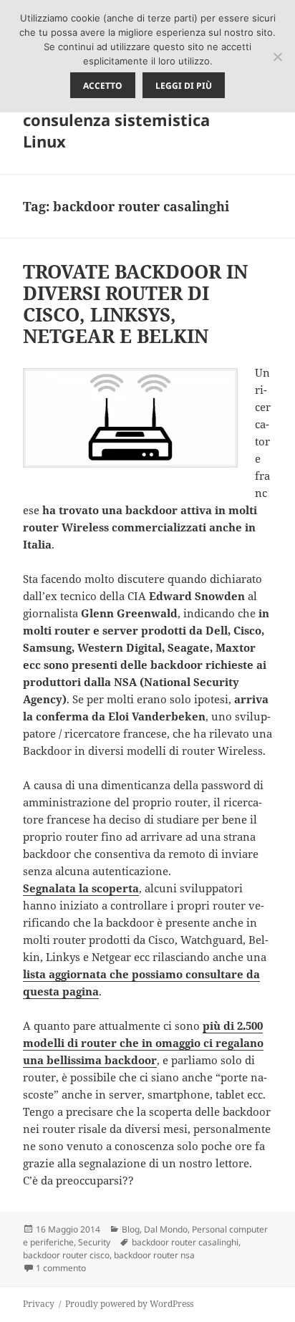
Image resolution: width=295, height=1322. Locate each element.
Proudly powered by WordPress (129, 1304)
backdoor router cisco (66, 1255)
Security (94, 1242)
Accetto (102, 85)
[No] (277, 56)
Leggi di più (183, 85)
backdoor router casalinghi (185, 1242)
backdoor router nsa (154, 1255)
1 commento (61, 1268)
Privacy (38, 1304)
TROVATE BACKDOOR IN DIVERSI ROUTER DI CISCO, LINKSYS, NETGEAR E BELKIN (135, 304)
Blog (131, 1229)
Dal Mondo (166, 1229)
